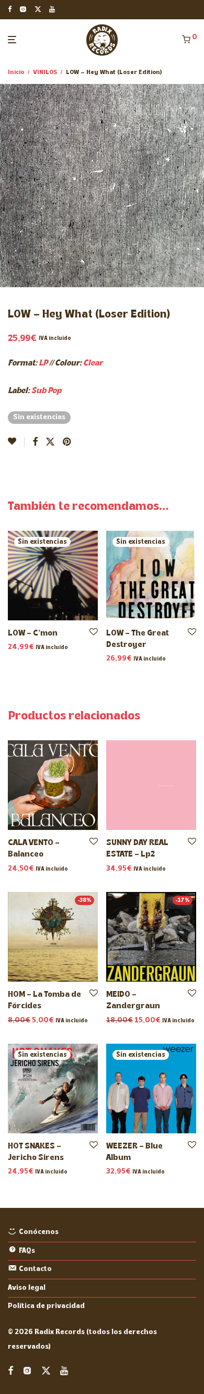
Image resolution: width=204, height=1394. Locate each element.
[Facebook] (10, 9)
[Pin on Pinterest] (67, 442)
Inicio (16, 72)
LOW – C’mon (33, 633)
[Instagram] (23, 9)
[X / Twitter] (38, 9)
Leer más (21, 648)
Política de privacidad (46, 1306)
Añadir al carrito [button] (34, 869)
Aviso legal (27, 1288)
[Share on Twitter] (50, 442)
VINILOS (45, 72)
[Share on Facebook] (35, 442)
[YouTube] (52, 9)
